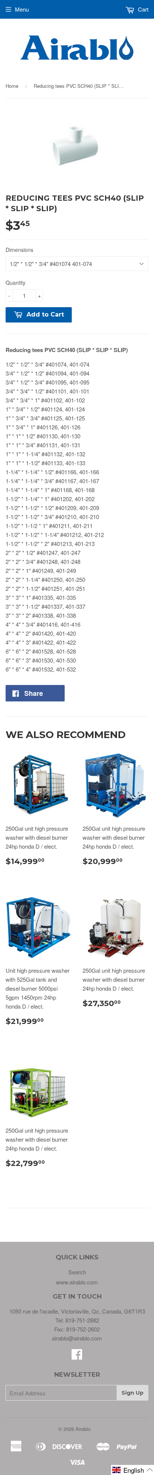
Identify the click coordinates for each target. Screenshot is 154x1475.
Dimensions (19, 249)
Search (77, 1272)
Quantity (15, 282)
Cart (142, 9)
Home (12, 85)
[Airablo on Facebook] (77, 1356)
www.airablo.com (77, 1282)
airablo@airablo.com (77, 1338)
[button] (132, 1470)
